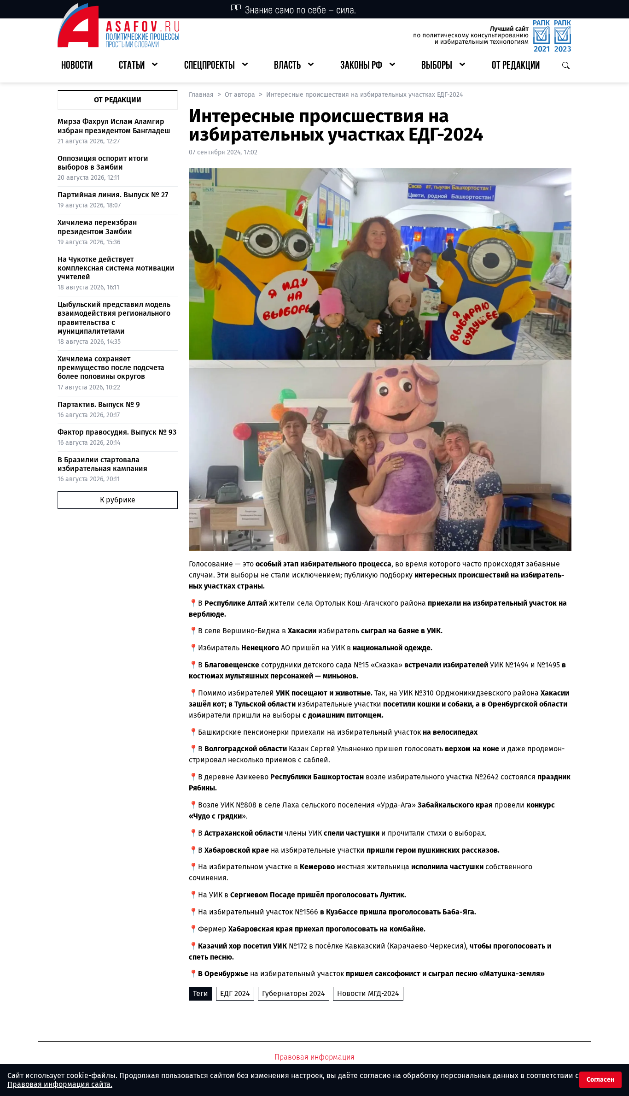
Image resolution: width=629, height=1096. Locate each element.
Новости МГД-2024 (368, 993)
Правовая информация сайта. (59, 1084)
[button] (138, 66)
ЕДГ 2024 (235, 993)
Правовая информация (314, 1057)
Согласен (600, 1080)
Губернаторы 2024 (293, 993)
